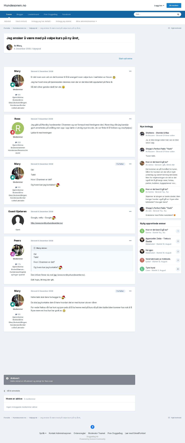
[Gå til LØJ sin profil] (142, 209)
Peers (17, 240)
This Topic (167, 14)
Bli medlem (173, 5)
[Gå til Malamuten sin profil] (142, 239)
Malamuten (150, 244)
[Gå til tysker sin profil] (142, 260)
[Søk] (178, 14)
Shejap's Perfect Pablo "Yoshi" (159, 149)
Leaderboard (33, 14)
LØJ (150, 211)
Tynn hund (150, 268)
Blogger (20, 14)
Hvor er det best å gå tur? (157, 162)
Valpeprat (36, 49)
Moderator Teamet (96, 433)
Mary (19, 46)
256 (19, 142)
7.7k (19, 264)
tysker (148, 261)
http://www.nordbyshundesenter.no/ (47, 223)
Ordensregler (80, 433)
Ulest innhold (21, 21)
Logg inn (158, 5)
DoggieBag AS (92, 437)
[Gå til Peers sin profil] (18, 250)
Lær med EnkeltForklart (135, 433)
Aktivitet (7, 21)
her (55, 275)
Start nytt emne (125, 58)
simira (150, 165)
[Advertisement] (69, 353)
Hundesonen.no (15, 5)
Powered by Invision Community (92, 439)
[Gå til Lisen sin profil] (142, 269)
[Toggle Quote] (35, 248)
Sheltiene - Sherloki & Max (157, 133)
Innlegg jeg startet (63, 21)
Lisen (148, 270)
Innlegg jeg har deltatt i (41, 21)
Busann (151, 135)
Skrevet (165, 135)
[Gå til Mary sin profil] (9, 47)
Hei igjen (149, 250)
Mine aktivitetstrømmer (86, 21)
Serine (151, 192)
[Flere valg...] (130, 71)
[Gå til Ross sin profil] (18, 128)
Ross (17, 118)
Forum (9, 14)
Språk (42, 433)
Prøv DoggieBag (50, 14)
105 (18, 95)
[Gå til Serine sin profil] (142, 190)
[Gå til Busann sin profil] (142, 134)
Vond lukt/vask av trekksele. (158, 259)
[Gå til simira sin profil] (142, 163)
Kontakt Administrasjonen (60, 433)
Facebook (66, 14)
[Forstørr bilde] (114, 77)
